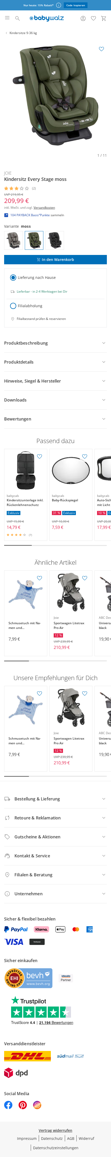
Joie (8, 173)
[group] (55, 95)
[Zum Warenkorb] (104, 18)
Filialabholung (30, 305)
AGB (70, 1138)
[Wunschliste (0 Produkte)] (93, 18)
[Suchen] (17, 18)
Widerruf (86, 1138)
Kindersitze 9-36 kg (23, 33)
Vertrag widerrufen (55, 1130)
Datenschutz (52, 1138)
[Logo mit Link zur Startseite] (47, 18)
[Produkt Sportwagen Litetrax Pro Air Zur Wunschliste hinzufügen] (84, 578)
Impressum (27, 1138)
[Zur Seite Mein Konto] (83, 18)
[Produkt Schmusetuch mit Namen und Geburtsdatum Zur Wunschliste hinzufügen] (39, 578)
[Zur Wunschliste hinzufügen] (101, 49)
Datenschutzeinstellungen (55, 1147)
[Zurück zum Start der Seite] (106, 1120)
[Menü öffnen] (7, 18)
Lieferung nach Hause (37, 277)
